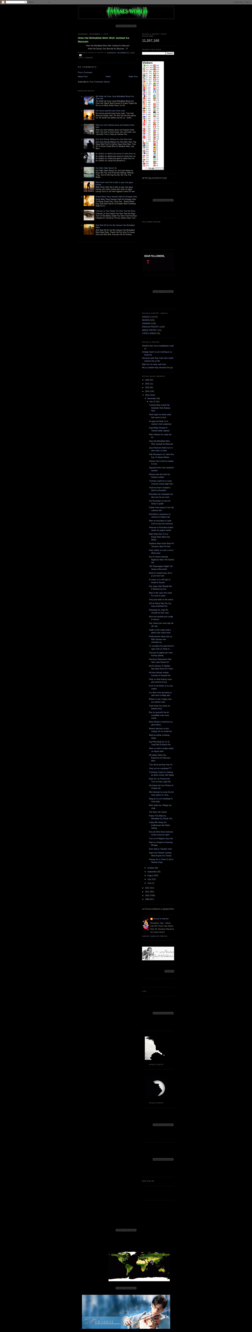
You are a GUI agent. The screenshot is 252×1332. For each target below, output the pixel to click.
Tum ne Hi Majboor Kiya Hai (161, 838)
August (150, 875)
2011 (147, 892)
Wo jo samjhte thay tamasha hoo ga (157, 367)
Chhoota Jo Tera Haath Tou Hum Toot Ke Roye (115, 211)
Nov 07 (153, 402)
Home (108, 76)
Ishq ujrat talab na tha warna (161, 599)
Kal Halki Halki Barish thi (106, 168)
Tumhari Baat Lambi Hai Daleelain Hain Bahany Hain (159, 408)
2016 (147, 384)
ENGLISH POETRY (150, 327)
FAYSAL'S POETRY (161, 919)
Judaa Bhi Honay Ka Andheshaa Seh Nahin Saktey (159, 825)
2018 (147, 380)
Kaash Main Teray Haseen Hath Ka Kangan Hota (116, 197)
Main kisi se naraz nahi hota (154, 364)
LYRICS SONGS (149, 333)
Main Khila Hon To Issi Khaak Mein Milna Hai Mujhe (159, 537)
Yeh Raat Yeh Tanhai (158, 812)
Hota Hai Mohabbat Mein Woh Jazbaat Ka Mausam (103, 39)
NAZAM (145, 320)
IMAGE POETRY (149, 330)
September (152, 872)
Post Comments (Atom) (100, 82)
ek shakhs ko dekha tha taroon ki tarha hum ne (115, 153)
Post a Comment (85, 72)
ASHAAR (89, 58)
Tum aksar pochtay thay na (160, 764)
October (151, 868)
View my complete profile (154, 936)
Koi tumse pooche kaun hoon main (110, 111)
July (149, 879)
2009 (147, 899)
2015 (147, 387)
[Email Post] (80, 55)
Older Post (133, 76)
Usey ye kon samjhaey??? (160, 768)
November (152, 398)
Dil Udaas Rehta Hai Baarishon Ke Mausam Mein (159, 758)
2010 (147, 895)
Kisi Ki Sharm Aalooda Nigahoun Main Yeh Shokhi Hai (161, 560)
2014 (147, 391)
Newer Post (83, 76)
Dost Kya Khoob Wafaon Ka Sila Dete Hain (114, 139)
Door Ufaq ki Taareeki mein (160, 849)
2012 (147, 888)
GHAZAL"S (147, 317)
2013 (147, 395)
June (149, 883)
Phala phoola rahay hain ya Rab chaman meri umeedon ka (160, 639)
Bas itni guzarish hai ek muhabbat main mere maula (159, 715)
